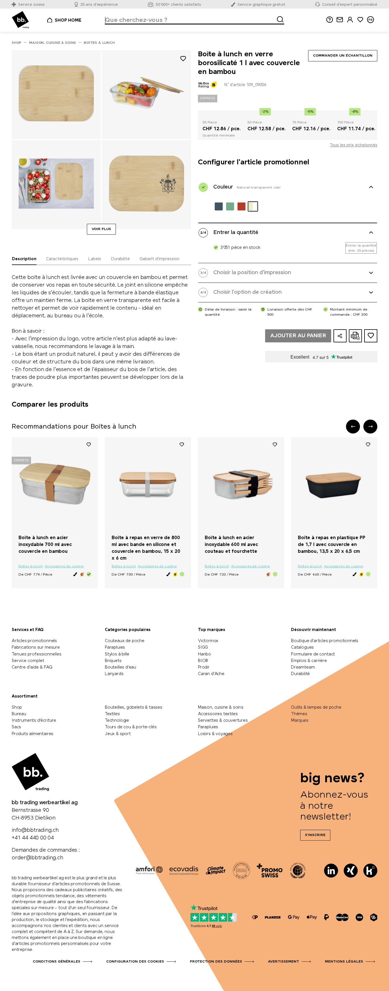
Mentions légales (344, 962)
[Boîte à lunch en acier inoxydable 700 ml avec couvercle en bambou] (55, 483)
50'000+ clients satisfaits (178, 5)
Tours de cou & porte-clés (131, 727)
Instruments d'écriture (34, 720)
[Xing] (351, 871)
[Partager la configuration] (340, 335)
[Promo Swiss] (269, 870)
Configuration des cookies (135, 962)
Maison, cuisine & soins (220, 707)
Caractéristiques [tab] (62, 259)
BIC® (203, 661)
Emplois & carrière (309, 661)
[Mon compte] (350, 19)
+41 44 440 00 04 (33, 838)
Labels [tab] (94, 259)
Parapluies (115, 647)
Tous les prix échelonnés (353, 145)
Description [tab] (24, 259)
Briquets (113, 661)
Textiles (112, 714)
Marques (299, 720)
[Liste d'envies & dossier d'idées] (360, 19)
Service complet (28, 661)
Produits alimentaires (32, 734)
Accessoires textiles (218, 714)
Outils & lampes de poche (316, 707)
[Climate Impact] (215, 870)
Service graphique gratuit (261, 5)
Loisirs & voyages (215, 734)
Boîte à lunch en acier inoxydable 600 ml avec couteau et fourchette (231, 544)
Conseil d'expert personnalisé (349, 5)
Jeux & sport (118, 734)
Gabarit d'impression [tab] (159, 259)
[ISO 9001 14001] (241, 870)
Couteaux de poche (124, 641)
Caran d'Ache (211, 674)
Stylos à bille (117, 654)
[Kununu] (370, 871)
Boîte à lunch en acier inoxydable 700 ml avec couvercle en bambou (45, 544)
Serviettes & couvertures (223, 720)
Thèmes (299, 714)
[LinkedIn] (331, 871)
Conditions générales (56, 962)
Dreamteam (303, 667)
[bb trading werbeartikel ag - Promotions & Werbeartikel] (20, 19)
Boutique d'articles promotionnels (324, 641)
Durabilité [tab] (120, 259)
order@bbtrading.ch (37, 858)
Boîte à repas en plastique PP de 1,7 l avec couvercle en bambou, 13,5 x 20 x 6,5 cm (331, 544)
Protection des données (216, 962)
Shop (17, 707)
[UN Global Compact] (297, 870)
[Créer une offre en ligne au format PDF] (355, 335)
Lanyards (114, 674)
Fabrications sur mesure (36, 647)
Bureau (19, 714)
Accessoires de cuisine (64, 566)
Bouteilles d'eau (120, 667)
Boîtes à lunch (31, 566)
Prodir (204, 667)
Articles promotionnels (34, 641)
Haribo (204, 654)
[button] (353, 426)
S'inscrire (315, 835)
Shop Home (68, 20)
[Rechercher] (278, 18)
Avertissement (283, 962)
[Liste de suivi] (88, 444)
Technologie (117, 720)
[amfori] (149, 870)
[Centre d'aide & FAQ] (255, 917)
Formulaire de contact (313, 654)
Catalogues (302, 647)
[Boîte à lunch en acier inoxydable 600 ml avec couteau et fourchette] (241, 483)
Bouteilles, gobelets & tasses (133, 707)
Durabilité (300, 674)
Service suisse (31, 5)
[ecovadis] (183, 870)
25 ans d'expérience (99, 5)
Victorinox (208, 641)
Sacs (16, 727)
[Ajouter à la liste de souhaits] (183, 59)
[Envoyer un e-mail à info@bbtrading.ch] (339, 19)
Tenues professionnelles (37, 654)
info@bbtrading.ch (35, 830)
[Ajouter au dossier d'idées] (370, 335)
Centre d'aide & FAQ (32, 667)
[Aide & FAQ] (329, 19)
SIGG (203, 647)
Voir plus (101, 229)
